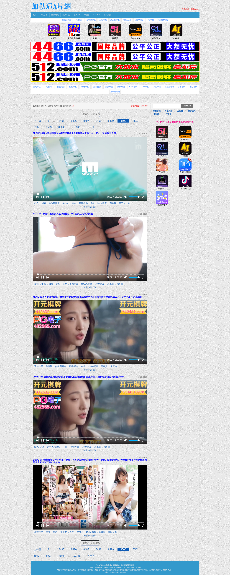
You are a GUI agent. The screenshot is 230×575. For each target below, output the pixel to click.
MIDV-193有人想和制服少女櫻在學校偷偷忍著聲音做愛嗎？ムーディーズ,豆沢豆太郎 (74, 133)
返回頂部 (130, 565)
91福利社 (103, 20)
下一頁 (91, 127)
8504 (61, 127)
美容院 (49, 366)
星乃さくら (124, 203)
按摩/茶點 (73, 366)
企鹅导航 (139, 20)
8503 (49, 127)
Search (187, 106)
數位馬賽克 (54, 203)
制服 (43, 203)
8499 (111, 121)
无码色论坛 (115, 91)
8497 (86, 121)
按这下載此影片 (90, 207)
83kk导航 (133, 87)
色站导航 (193, 87)
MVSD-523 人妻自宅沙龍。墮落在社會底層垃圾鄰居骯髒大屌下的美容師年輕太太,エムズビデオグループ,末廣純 (87, 297)
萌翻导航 (157, 111)
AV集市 (79, 20)
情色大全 (192, 111)
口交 (36, 203)
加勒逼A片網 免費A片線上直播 (51, 6)
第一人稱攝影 (53, 446)
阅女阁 (49, 87)
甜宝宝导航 (169, 87)
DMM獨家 (102, 203)
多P (92, 203)
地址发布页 (121, 565)
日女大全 (61, 87)
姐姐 (51, 283)
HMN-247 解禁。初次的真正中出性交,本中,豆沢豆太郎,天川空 (63, 213)
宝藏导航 (37, 87)
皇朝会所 (97, 87)
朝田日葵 (112, 532)
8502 (36, 127)
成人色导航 (115, 20)
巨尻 (55, 532)
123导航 (145, 87)
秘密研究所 (67, 20)
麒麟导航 (121, 87)
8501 (135, 121)
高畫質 (113, 203)
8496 (74, 121)
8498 (98, 121)
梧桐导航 (73, 87)
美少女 (65, 203)
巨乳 (36, 446)
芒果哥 (168, 114)
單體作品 (83, 203)
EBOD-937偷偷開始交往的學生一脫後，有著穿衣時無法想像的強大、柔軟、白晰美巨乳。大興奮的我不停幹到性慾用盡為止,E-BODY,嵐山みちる (90, 461)
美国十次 (157, 87)
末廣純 (113, 366)
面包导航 (181, 87)
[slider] (90, 194)
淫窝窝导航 (163, 20)
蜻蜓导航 (85, 87)
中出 (43, 283)
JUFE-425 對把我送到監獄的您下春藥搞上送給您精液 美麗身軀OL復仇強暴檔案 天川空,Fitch (78, 376)
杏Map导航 (91, 20)
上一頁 (37, 121)
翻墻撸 (157, 114)
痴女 (74, 203)
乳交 (72, 532)
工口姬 (180, 111)
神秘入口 (127, 20)
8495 (61, 121)
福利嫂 (151, 20)
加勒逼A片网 (111, 565)
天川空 (120, 283)
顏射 (58, 283)
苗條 (36, 283)
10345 (76, 127)
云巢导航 (109, 87)
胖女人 (80, 532)
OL (42, 446)
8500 (123, 121)
